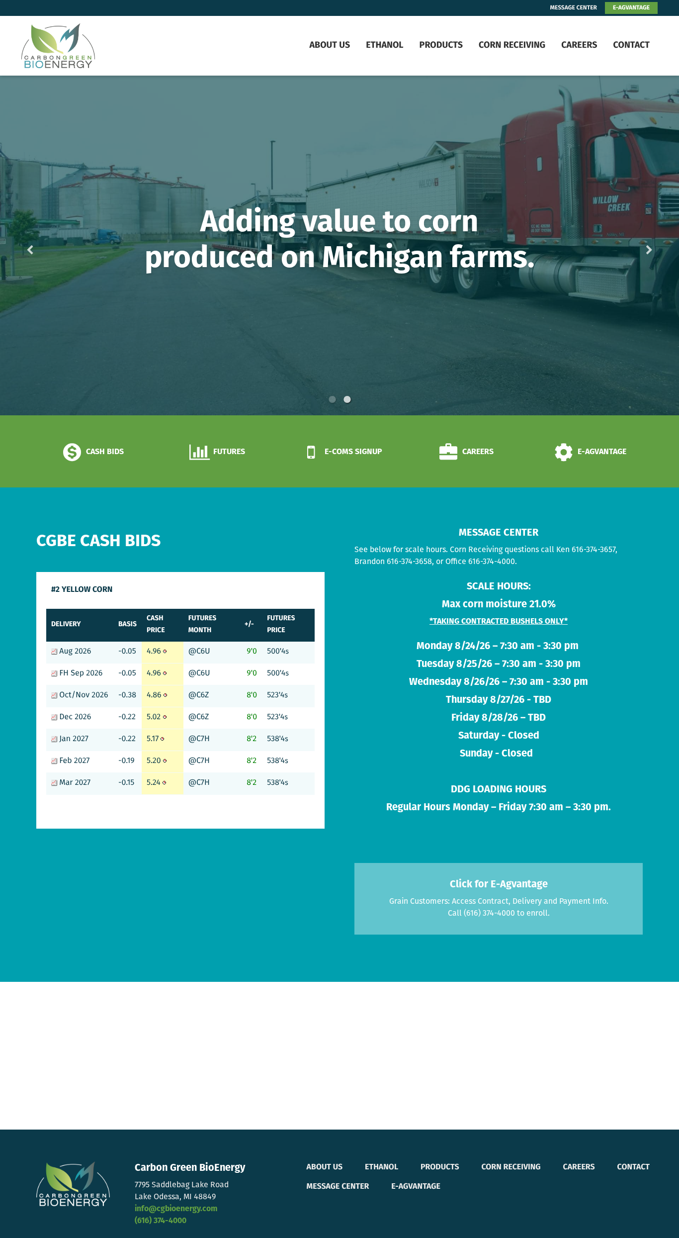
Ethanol (384, 45)
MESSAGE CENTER (573, 8)
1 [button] (332, 399)
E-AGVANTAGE (631, 8)
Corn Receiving (512, 45)
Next (633, 245)
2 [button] (347, 399)
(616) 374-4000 (160, 1221)
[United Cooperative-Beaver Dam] (83, 45)
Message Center (338, 1187)
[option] (339, 245)
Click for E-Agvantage (499, 885)
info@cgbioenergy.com (176, 1209)
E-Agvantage (415, 1187)
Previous (46, 245)
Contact (631, 45)
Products (441, 45)
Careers (579, 45)
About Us (329, 45)
